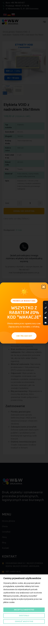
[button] (43, 287)
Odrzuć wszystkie (24, 621)
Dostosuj (24, 616)
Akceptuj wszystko (24, 610)
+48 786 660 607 (24, 335)
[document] (24, 313)
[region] (24, 600)
